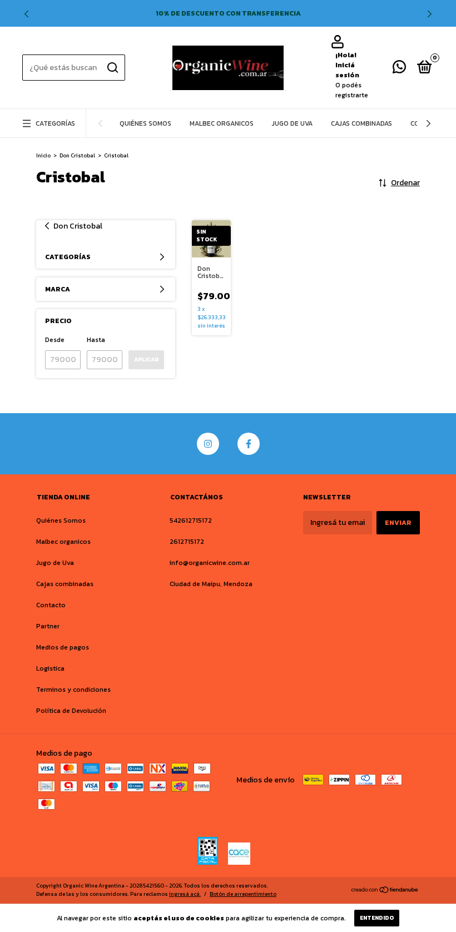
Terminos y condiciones (73, 690)
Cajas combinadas (361, 123)
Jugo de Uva (292, 123)
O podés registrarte (351, 90)
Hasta (96, 340)
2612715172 (187, 542)
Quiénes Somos (145, 123)
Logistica (50, 668)
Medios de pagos (62, 647)
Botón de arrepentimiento (243, 894)
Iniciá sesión (347, 70)
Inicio (43, 155)
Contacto (51, 605)
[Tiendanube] (385, 891)
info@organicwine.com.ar (210, 563)
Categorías (55, 123)
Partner (48, 626)
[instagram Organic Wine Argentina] (208, 444)
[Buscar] (112, 68)
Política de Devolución (71, 711)
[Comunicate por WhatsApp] (399, 69)
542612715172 (191, 520)
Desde (55, 340)
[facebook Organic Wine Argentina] (248, 444)
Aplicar (146, 359)
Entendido (377, 918)
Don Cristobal (77, 155)
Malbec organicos (222, 123)
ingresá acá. (185, 894)
